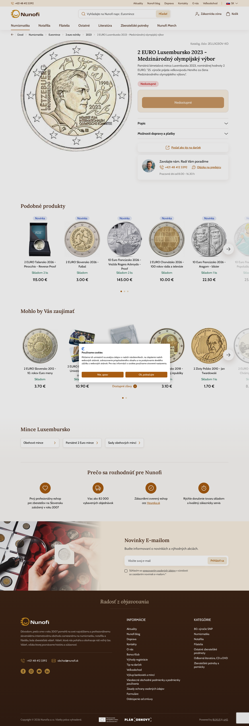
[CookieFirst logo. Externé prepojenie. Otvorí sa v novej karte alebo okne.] (83, 348)
